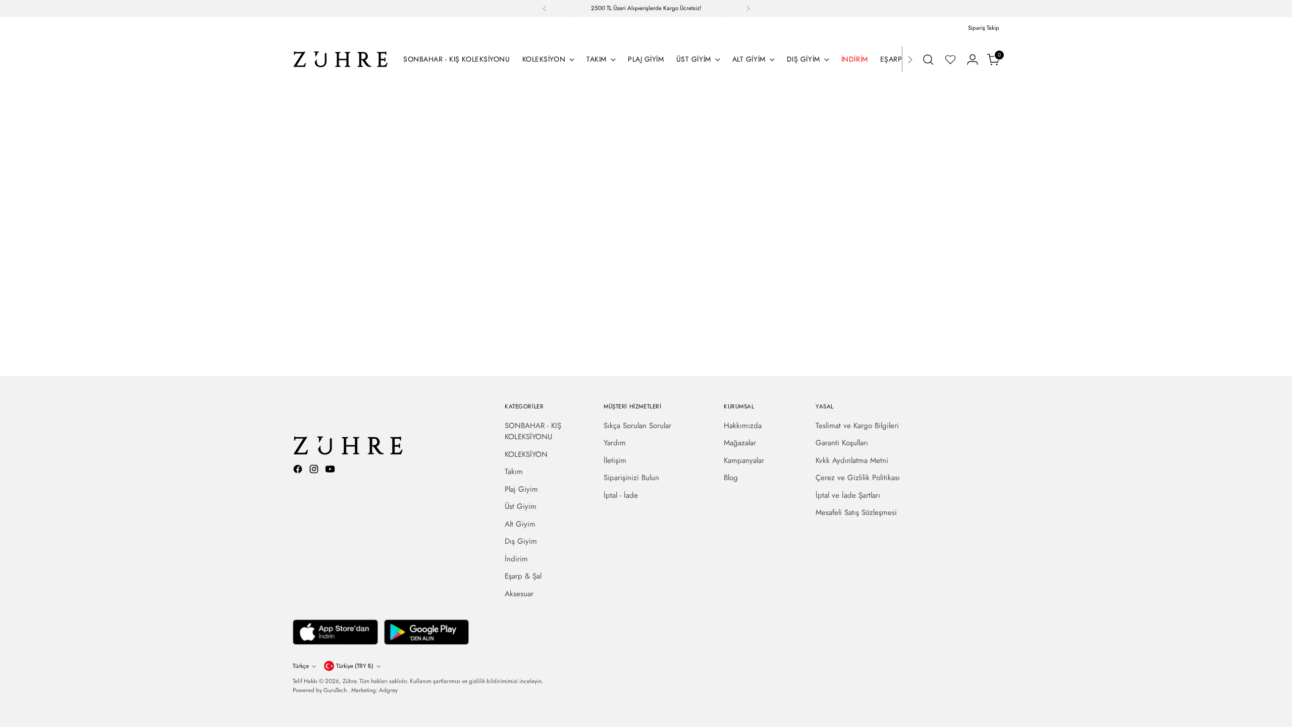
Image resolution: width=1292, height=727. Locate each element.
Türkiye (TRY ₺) (354, 666)
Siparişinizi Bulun (631, 477)
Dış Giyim (521, 541)
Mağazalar (740, 442)
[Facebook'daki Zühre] (299, 471)
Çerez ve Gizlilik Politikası (858, 477)
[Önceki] (544, 8)
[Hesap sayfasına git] (972, 59)
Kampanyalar (744, 460)
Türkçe (301, 666)
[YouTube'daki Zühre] (331, 471)
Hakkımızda (743, 425)
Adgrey (388, 690)
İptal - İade (621, 495)
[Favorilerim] (950, 59)
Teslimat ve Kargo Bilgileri (857, 425)
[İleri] (748, 8)
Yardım (615, 442)
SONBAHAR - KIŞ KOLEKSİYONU (533, 431)
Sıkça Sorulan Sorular (637, 425)
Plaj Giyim (521, 489)
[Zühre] (341, 59)
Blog (731, 477)
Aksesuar (519, 593)
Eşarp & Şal (523, 576)
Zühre (349, 681)
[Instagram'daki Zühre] (315, 471)
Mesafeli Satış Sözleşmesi (856, 512)
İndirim (516, 558)
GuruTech (336, 690)
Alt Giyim (520, 524)
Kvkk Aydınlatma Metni (852, 460)
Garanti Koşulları (842, 442)
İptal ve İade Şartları (848, 495)
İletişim (615, 460)
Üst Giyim (520, 506)
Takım (514, 471)
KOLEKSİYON (526, 454)
